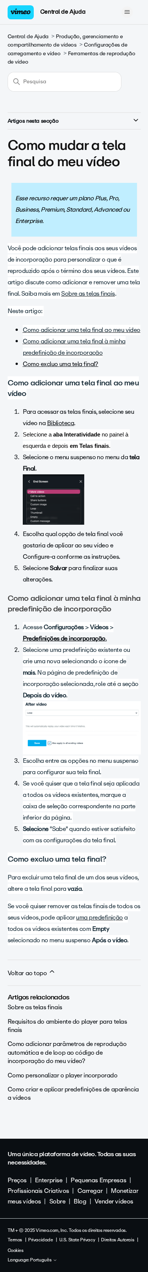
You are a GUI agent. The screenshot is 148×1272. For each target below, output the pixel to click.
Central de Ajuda (62, 12)
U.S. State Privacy (77, 1240)
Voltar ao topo (28, 973)
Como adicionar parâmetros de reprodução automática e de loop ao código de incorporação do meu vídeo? (67, 1052)
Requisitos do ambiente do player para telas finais (67, 1025)
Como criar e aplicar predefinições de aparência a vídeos (73, 1093)
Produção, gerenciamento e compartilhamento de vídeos (65, 40)
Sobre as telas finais (35, 1007)
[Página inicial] (21, 12)
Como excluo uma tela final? (60, 364)
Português (41, 1260)
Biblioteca (60, 423)
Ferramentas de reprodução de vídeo (71, 57)
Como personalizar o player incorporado (63, 1075)
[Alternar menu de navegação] (127, 12)
